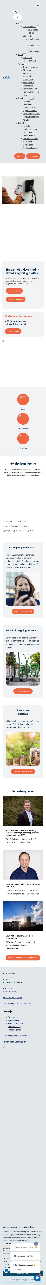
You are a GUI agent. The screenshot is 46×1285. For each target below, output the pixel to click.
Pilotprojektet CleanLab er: (14, 1042)
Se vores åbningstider (12, 998)
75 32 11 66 (8, 979)
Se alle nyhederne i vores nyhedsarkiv (23, 958)
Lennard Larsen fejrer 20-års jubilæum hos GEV (23, 885)
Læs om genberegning (23, 611)
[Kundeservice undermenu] (32, 98)
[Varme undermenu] (25, 64)
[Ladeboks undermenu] (33, 36)
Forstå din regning (23, 691)
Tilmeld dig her (13, 331)
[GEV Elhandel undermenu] (37, 27)
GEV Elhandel (23, 429)
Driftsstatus (33, 156)
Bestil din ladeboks (15, 299)
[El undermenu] (21, 23)
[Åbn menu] (37, 5)
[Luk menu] (15, 12)
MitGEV (20, 156)
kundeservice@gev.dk (12, 982)
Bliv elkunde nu (14, 291)
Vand (23, 409)
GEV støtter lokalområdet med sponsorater (19, 937)
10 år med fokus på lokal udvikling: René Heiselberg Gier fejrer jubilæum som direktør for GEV (22, 832)
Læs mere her (24, 842)
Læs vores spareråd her (23, 771)
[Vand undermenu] (24, 54)
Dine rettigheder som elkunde (16, 1036)
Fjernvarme (23, 448)
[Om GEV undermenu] (27, 123)
